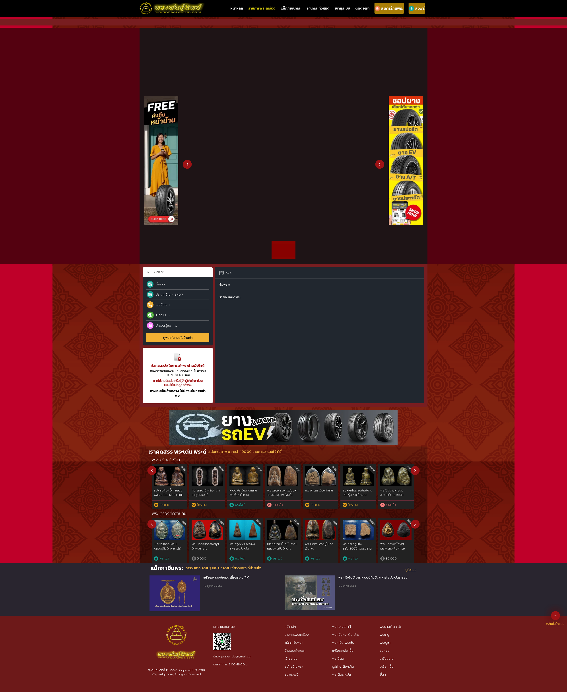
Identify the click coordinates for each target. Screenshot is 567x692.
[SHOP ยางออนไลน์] (406, 98)
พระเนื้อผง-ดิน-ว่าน (345, 634)
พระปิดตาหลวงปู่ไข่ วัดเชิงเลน (319, 546)
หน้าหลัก (236, 8)
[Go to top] (555, 615)
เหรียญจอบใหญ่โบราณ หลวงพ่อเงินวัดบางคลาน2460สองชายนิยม (282, 548)
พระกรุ (384, 634)
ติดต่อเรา (362, 8)
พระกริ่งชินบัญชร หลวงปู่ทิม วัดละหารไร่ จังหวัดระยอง (372, 577)
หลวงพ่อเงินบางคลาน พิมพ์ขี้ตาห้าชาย (243, 492)
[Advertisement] (283, 59)
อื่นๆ (383, 674)
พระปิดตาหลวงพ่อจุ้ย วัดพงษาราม (205, 546)
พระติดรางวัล (341, 674)
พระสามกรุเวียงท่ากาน (319, 490)
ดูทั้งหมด (410, 570)
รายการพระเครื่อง (261, 8)
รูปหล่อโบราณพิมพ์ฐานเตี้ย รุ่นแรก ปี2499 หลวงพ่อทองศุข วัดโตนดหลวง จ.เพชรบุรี (358, 497)
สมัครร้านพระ (294, 666)
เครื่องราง (387, 658)
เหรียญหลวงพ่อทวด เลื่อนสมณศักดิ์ (226, 577)
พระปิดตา (338, 658)
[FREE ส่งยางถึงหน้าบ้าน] (161, 98)
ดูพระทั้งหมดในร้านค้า (178, 337)
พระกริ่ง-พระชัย (343, 642)
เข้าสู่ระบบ (342, 8)
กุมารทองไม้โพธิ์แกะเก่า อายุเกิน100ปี (206, 492)
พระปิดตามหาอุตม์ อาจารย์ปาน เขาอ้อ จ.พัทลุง (392, 494)
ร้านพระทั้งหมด (318, 8)
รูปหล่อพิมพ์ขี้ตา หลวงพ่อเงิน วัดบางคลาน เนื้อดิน (169, 494)
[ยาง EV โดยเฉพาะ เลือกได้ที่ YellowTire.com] (283, 412)
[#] (222, 634)
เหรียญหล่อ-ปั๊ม (342, 650)
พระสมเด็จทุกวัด (391, 626)
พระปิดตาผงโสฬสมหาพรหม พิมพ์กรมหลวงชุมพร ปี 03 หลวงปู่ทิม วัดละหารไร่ (395, 550)
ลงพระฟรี (291, 674)
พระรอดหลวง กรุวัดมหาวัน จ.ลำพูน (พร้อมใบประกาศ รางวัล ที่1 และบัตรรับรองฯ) (282, 497)
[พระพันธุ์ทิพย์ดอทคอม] (172, 4)
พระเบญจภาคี (341, 626)
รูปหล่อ (385, 650)
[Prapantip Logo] (176, 628)
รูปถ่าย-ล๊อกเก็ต (343, 666)
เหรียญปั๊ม (387, 666)
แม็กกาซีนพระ (291, 8)
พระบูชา (385, 642)
